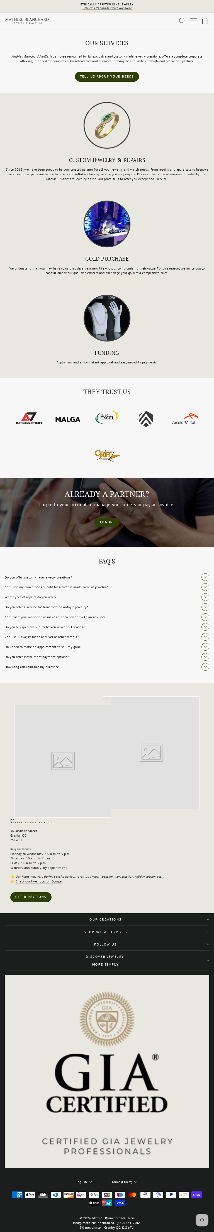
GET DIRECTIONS (31, 897)
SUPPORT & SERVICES (105, 932)
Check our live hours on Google (39, 881)
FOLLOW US (105, 944)
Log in (106, 522)
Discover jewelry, (105, 960)
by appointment (55, 868)
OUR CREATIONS (105, 919)
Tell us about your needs (107, 76)
